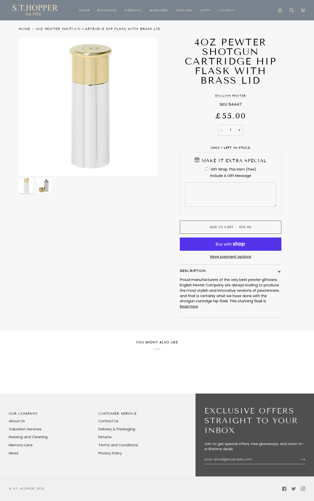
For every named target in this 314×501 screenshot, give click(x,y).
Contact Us (108, 421)
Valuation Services (25, 429)
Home (24, 29)
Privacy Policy (110, 453)
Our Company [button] (23, 414)
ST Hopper (24, 489)
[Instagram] (303, 489)
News (13, 453)
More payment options (230, 256)
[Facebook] (284, 489)
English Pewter (230, 95)
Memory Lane (21, 445)
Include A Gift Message (230, 175)
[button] (106, 10)
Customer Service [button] (117, 414)
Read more (189, 306)
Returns (105, 437)
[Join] (298, 459)
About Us (17, 421)
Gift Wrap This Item (233, 169)
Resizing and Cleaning (28, 437)
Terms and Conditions (118, 445)
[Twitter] (293, 489)
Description (193, 271)
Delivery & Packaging (116, 429)
